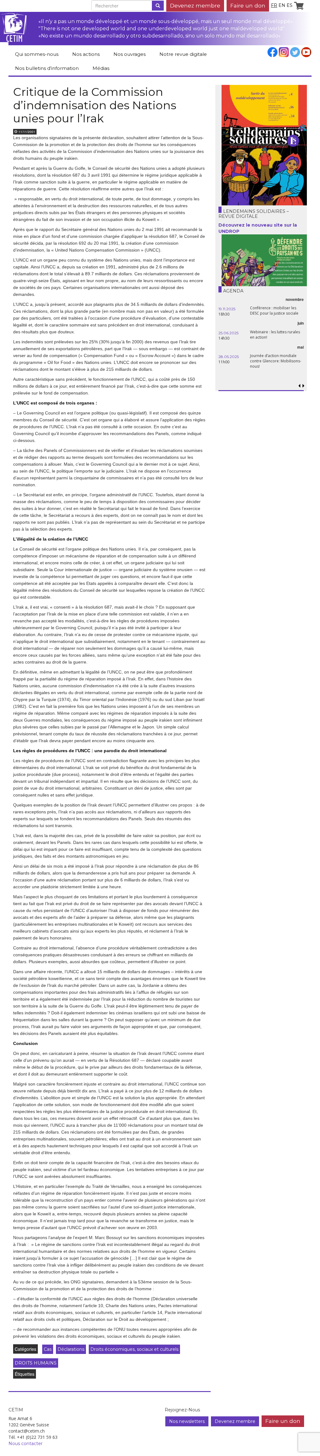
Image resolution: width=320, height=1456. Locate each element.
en (281, 5)
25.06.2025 (228, 333)
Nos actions (86, 54)
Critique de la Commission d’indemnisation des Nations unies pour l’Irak (94, 105)
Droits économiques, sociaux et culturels (134, 1349)
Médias (100, 68)
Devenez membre (195, 5)
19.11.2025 (226, 308)
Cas (48, 1349)
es (289, 5)
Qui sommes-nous (36, 54)
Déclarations (71, 1349)
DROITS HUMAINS (36, 1363)
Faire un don (247, 5)
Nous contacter (25, 1443)
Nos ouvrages (129, 54)
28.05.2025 (228, 356)
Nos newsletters (187, 1421)
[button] (303, 386)
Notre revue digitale (183, 54)
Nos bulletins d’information (47, 68)
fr (274, 5)
